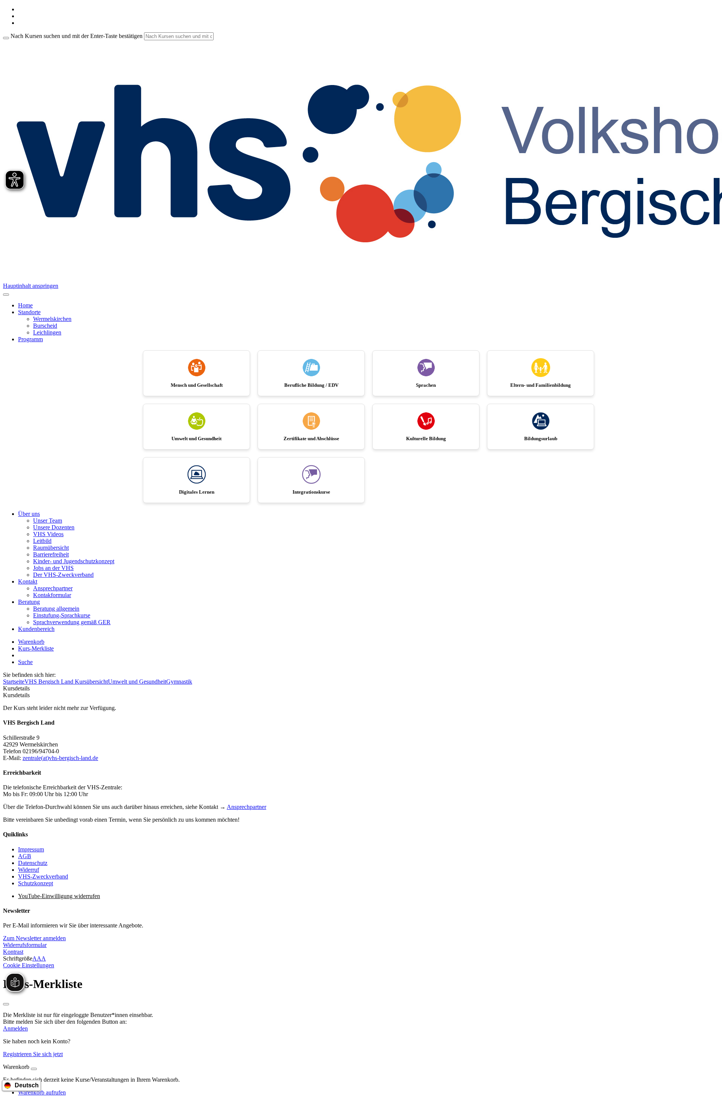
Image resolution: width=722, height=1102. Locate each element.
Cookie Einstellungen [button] (28, 965)
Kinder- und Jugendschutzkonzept (73, 561)
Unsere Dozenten (53, 527)
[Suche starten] (6, 38)
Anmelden (15, 1028)
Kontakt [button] (27, 581)
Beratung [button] (29, 602)
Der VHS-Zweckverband (63, 575)
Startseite (13, 681)
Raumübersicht (51, 547)
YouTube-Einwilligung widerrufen (59, 896)
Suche (25, 662)
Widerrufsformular (25, 945)
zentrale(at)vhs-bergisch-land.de (60, 758)
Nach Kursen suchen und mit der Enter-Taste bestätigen (77, 36)
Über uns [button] (29, 514)
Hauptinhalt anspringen (30, 286)
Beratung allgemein (56, 608)
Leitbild (42, 541)
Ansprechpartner (53, 588)
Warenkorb (31, 641)
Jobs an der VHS (53, 568)
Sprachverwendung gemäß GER (72, 622)
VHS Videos (48, 534)
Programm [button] (30, 339)
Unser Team (47, 520)
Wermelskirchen (52, 319)
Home (25, 305)
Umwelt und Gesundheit (137, 681)
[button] (34, 938)
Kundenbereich (36, 629)
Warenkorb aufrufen (42, 1092)
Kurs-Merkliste (36, 648)
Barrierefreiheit (51, 554)
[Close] (34, 1069)
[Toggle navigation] (6, 294)
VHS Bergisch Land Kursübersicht (66, 681)
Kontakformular (52, 595)
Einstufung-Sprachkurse (61, 615)
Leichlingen (47, 332)
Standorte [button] (29, 312)
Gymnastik (179, 681)
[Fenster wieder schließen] (6, 1004)
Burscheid (45, 325)
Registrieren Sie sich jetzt (33, 1054)
